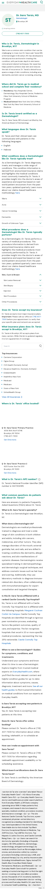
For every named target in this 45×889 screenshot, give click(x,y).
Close (40, 888)
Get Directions (10, 440)
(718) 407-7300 (22, 34)
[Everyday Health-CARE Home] (22, 2)
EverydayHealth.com (22, 671)
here (17, 192)
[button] (41, 2)
